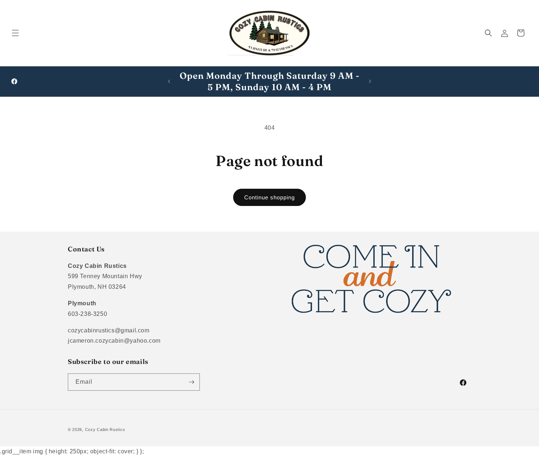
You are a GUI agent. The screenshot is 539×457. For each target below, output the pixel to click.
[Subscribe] (191, 382)
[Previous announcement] (169, 81)
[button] (15, 33)
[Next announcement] (370, 81)
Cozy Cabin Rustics (105, 429)
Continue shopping (269, 197)
